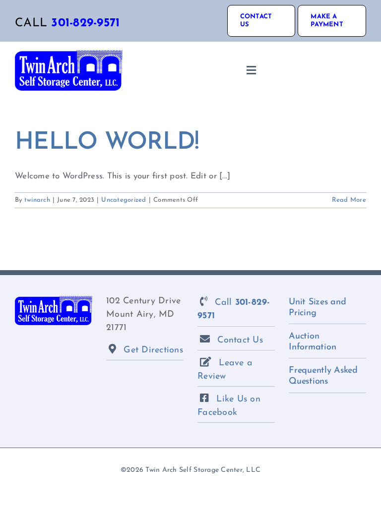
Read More (349, 200)
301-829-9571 (85, 23)
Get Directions (153, 350)
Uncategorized (123, 200)
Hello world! (107, 143)
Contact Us (240, 340)
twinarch (37, 200)
